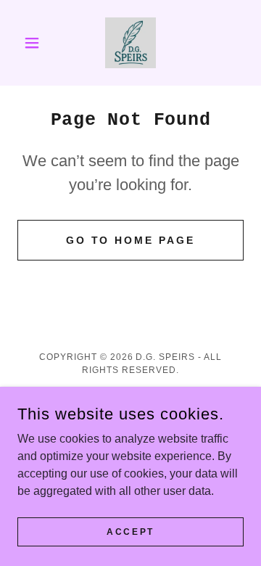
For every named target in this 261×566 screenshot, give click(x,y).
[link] (130, 42)
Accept (130, 531)
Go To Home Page (131, 240)
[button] (34, 42)
